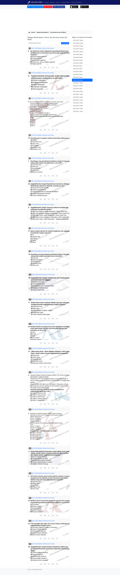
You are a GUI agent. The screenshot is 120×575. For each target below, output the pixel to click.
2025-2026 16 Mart (78, 63)
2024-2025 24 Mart (78, 80)
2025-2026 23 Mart (78, 60)
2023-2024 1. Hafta (78, 111)
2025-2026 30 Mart (78, 57)
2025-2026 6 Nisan (78, 54)
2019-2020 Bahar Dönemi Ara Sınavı (41, 158)
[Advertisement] (60, 20)
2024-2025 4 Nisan (78, 71)
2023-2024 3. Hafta (78, 105)
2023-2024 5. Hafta (78, 100)
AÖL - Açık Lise (48, 7)
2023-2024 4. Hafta (78, 103)
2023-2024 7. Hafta (78, 94)
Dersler (58, 2)
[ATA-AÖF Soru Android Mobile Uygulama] (84, 7)
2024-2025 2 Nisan (78, 77)
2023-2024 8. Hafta (78, 91)
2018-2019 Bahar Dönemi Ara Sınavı (41, 73)
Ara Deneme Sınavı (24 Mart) (58, 32)
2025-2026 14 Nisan (78, 49)
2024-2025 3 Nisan (78, 74)
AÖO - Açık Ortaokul (59, 7)
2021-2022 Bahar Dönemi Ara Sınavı (41, 48)
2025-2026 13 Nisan (78, 51)
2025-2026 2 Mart (77, 68)
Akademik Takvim (65, 2)
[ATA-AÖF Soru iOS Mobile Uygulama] (74, 7)
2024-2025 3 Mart (77, 88)
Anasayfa (46, 2)
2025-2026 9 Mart (77, 66)
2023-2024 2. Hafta (78, 108)
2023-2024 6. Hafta (78, 97)
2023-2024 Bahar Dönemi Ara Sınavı (41, 251)
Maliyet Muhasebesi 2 (43, 32)
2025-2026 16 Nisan (78, 43)
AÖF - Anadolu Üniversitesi (35, 7)
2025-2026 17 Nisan (78, 40)
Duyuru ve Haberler (76, 2)
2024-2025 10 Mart (78, 86)
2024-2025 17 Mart (78, 83)
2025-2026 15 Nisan (78, 46)
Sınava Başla (65, 43)
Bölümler (52, 2)
